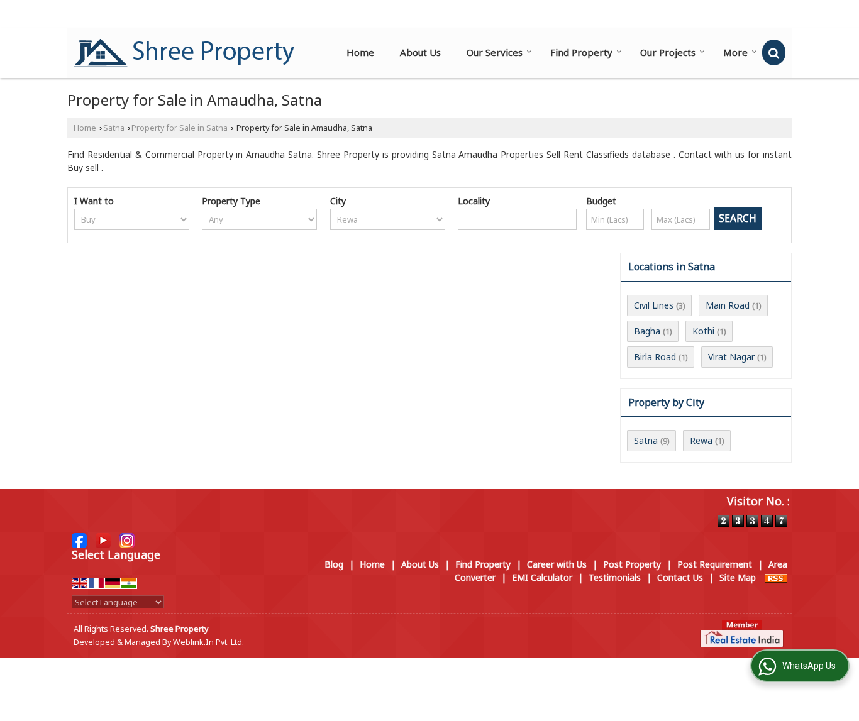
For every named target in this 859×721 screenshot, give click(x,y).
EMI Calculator (542, 577)
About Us (420, 52)
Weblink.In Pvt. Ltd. (208, 642)
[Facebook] (79, 540)
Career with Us (557, 564)
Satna (114, 128)
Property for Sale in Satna (179, 128)
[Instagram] (127, 540)
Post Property (632, 564)
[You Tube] (103, 540)
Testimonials (615, 577)
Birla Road (655, 357)
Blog (333, 564)
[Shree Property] (184, 53)
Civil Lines (653, 305)
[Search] (773, 52)
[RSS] (776, 577)
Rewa (701, 440)
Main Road (728, 305)
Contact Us (680, 577)
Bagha (647, 331)
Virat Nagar (731, 357)
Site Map (737, 577)
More (735, 52)
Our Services (495, 52)
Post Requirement (714, 564)
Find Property (581, 52)
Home (360, 52)
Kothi (703, 331)
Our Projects (668, 52)
